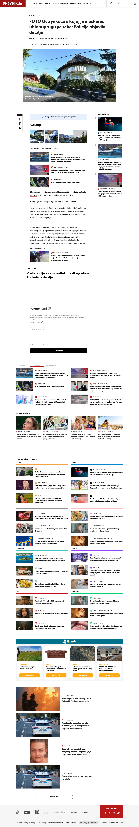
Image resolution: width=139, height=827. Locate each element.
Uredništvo (19, 823)
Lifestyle (56, 3)
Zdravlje (73, 3)
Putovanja (64, 3)
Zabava (85, 3)
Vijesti (35, 3)
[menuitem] (135, 3)
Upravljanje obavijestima (89, 823)
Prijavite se (59, 350)
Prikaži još (54, 797)
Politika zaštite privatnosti (55, 823)
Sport (41, 3)
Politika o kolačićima (71, 823)
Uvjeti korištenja (41, 823)
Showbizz (48, 3)
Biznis (79, 3)
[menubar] (135, 3)
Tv (90, 3)
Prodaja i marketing (29, 823)
